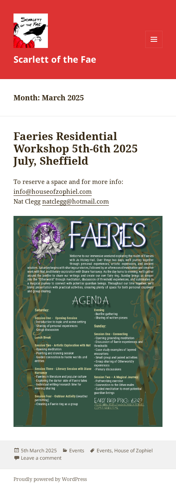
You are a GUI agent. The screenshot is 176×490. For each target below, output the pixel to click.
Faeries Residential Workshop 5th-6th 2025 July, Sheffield (76, 148)
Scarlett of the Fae (55, 59)
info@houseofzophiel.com (53, 191)
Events (76, 450)
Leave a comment (41, 457)
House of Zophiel (133, 450)
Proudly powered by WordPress (50, 479)
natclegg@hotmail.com (75, 201)
